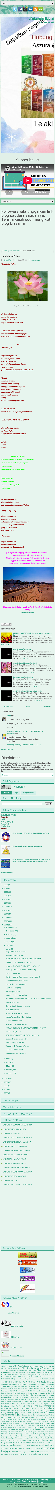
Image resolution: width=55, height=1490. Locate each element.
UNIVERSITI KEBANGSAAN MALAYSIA (17, 1172)
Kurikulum (44, 1397)
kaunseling (19, 1448)
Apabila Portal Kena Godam (16, 1024)
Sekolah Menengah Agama (38, 1434)
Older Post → (48, 707)
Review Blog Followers (17, 1421)
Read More (5, 644)
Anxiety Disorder (31, 1370)
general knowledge (45, 1445)
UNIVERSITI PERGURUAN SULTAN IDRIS (18, 1138)
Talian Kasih (45, 1438)
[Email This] (2, 624)
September (10, 938)
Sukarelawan (6, 1438)
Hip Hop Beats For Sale (40, 1486)
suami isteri (44, 1454)
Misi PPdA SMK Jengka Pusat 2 (18, 1013)
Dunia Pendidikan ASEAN (30, 1377)
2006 (6, 1093)
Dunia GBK (16, 1377)
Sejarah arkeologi (16, 1430)
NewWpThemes (20, 1485)
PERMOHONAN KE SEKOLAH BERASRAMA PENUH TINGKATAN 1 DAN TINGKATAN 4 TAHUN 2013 (31, 860)
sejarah (36, 1454)
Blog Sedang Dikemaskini (15, 952)
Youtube (7, 1440)
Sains (43, 1423)
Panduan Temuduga (40, 1410)
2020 (6, 892)
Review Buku (31, 1421)
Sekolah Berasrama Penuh (36, 1430)
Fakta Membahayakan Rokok (17, 981)
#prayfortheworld (24, 1366)
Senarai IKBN (26, 1436)
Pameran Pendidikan (8, 1410)
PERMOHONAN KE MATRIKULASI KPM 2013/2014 (30, 833)
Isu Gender (20, 1391)
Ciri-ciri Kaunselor (16, 1373)
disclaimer (40, 1443)
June (8, 949)
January (9, 1073)
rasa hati (16, 251)
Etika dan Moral (35, 1379)
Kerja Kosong (35, 1397)
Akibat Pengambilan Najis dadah (18, 1017)
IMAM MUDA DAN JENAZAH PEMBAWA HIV (23, 966)
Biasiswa (41, 1370)
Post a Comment (7, 749)
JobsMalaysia (13, 1313)
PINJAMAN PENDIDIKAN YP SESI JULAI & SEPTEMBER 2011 (28, 999)
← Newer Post (7, 707)
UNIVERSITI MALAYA (11, 1180)
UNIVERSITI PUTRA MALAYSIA (14, 1176)
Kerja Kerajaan (24, 1397)
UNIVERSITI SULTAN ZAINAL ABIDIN (16, 1151)
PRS (44, 1408)
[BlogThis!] (5, 624)
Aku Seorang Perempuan (22, 649)
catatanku (10, 1442)
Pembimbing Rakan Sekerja (28, 1415)
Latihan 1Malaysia (7, 1399)
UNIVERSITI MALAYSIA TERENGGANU (17, 1185)
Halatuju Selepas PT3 (30, 1384)
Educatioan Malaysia (47, 1377)
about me (14, 1440)
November (10, 931)
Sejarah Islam (27, 1428)
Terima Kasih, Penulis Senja (16, 1053)
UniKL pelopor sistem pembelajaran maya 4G (23, 977)
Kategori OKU (19, 1395)
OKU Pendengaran (43, 1404)
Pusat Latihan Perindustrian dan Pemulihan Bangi (24, 1419)
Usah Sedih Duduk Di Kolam (16, 995)
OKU (14, 1403)
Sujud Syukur (49, 1436)
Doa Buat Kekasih (48, 1375)
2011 (6, 925)
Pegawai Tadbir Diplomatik (29, 1413)
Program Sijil (39, 1417)
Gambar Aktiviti (48, 1379)
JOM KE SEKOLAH (32, 1391)
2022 (6, 888)
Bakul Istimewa (7, 873)
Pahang (50, 1408)
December (10, 927)
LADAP (51, 1397)
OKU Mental (31, 1404)
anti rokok (30, 1440)
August (9, 942)
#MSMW (4, 1366)
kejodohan (26, 1452)
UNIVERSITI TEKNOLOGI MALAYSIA (16, 1168)
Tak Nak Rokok (35, 1438)
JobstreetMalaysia (17, 1356)
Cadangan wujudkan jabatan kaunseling (21, 970)
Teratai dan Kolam (10, 256)
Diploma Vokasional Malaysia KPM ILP (26, 1375)
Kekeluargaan (39, 1395)
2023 (6, 885)
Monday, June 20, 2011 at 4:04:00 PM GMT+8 (24, 745)
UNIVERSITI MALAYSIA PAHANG (15, 1155)
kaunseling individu (32, 1448)
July (7, 945)
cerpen (18, 1443)
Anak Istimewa (48, 1368)
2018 (6, 899)
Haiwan (33, 1382)
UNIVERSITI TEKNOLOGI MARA (14, 1129)
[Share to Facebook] (10, 624)
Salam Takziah (13, 1425)
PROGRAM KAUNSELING (27, 1406)
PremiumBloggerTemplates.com (19, 1486)
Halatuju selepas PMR (15, 1386)
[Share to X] (7, 624)
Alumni (39, 1368)
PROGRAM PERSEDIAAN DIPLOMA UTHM (27, 1408)
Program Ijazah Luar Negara (23, 1417)
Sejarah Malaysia (40, 1428)
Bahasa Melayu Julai (13, 1032)
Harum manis (49, 1386)
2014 (6, 914)
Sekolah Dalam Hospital (27, 1432)
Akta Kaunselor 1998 (14, 1368)
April (8, 1062)
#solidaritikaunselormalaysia (43, 1366)
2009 (6, 1082)
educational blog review (26, 1445)
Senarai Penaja (38, 1436)
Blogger (41, 1482)
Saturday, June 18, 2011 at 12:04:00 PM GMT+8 (25, 731)
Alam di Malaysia (29, 1368)
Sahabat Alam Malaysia (33, 1423)
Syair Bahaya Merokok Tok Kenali (25, 663)
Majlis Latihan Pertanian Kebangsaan (32, 1401)
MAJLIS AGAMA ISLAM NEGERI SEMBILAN (30, 1399)
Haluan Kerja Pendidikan (34, 1386)
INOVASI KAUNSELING (19, 1388)
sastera (30, 1454)
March (8, 1066)
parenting (4, 1454)
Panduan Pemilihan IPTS (24, 1410)
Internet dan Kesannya (14, 1021)
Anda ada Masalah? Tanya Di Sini (13, 1370)
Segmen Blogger (14, 1428)
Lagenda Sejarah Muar (14, 1050)
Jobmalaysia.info (17, 1326)
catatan (37, 1440)
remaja (24, 1454)
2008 (6, 1086)
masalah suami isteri (47, 1452)
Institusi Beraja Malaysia (37, 1388)
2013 (6, 918)
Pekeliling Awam (47, 1413)
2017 (6, 903)
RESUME (44, 1419)
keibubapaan (16, 1451)
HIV (20, 1382)
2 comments (35, 260)
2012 (6, 921)
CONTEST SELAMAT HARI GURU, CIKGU (27, 691)
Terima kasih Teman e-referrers (17, 1046)
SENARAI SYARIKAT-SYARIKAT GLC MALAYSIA (23, 959)
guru (2, 1448)
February (9, 1070)
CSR (47, 1370)
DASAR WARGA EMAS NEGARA (36, 1373)
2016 (6, 907)
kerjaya (35, 1451)
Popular (6, 793)
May (7, 1059)
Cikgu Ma (7, 260)
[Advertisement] (27, 1216)
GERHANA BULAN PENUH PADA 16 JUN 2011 (23, 1035)
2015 (6, 910)
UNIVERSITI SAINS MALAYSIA (14, 1163)
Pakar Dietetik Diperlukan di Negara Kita (27, 846)
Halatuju (41, 1381)
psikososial (13, 1454)
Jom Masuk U (41, 1393)
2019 (6, 896)
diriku (34, 1443)
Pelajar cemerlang (9, 1415)
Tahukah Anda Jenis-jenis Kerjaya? (19, 962)
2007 (6, 1089)
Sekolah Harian (42, 1432)
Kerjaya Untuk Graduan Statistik (18, 1006)
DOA (52, 1373)
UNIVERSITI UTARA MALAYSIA (14, 1133)
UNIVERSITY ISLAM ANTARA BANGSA (17, 1125)
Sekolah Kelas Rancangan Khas (16, 1434)
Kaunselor (29, 1395)
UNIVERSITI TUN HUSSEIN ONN (15, 1146)
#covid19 (12, 1366)
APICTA (3, 1368)
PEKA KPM (14, 1406)
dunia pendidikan (9, 1445)
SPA (11, 1307)
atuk (9, 716)
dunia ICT (49, 1442)
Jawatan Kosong (27, 1393)
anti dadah (23, 1440)
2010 (6, 1079)
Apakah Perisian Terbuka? (15, 955)
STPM (22, 1423)
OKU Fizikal (21, 1404)
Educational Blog (8, 1379)
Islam (12, 1391)
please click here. (27, 612)
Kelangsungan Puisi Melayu (23, 677)
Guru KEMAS (5, 1382)
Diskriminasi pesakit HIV (15, 1042)
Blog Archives (28, 793)
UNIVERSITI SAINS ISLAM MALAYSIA (17, 1142)
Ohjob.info (15, 1337)
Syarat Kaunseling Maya (20, 1438)
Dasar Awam (6, 1375)
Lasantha (44, 1485)
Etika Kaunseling (22, 1379)
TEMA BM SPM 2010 (13, 988)
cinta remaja (26, 1443)
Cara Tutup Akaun (12, 1010)
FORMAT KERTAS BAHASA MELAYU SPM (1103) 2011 (26, 1028)
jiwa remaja (9, 1448)
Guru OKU (14, 1382)
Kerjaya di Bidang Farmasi (15, 984)
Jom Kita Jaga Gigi (13, 973)
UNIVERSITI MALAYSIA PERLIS (14, 1159)
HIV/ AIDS (26, 1382)
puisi (10, 251)
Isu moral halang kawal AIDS (17, 1039)
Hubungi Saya (6, 1388)
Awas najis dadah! (13, 991)
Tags (16, 793)
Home (4, 251)
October (9, 934)
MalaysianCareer (16, 1347)
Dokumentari (6, 1377)
